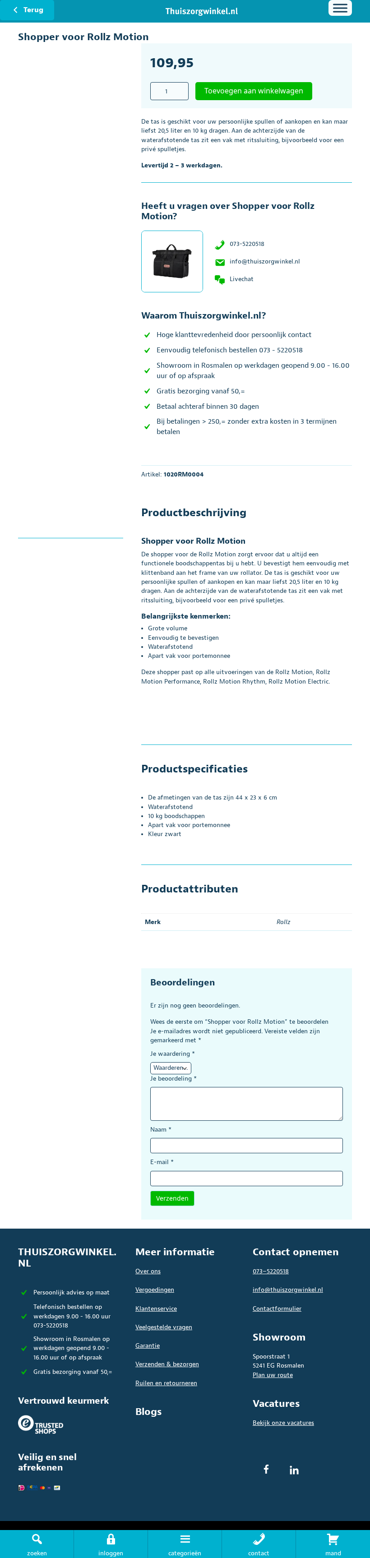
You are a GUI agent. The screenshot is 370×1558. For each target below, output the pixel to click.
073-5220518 (247, 244)
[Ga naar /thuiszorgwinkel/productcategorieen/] (185, 1544)
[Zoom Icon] (79, 174)
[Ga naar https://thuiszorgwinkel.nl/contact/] (259, 1544)
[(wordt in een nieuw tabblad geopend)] (40, 1424)
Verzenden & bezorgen (167, 1364)
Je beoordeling (173, 1078)
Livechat (242, 279)
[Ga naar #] (333, 1544)
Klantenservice (156, 1309)
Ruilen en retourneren (166, 1383)
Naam (160, 1129)
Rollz (284, 922)
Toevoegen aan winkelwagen (253, 91)
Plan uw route (273, 1375)
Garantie (147, 1346)
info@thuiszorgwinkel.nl (265, 261)
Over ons (148, 1271)
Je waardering (172, 1054)
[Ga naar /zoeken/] (37, 1544)
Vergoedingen (154, 1290)
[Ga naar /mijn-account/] (111, 1544)
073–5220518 (271, 1271)
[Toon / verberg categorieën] (340, 8)
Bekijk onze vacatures (283, 1423)
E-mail (162, 1162)
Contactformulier (277, 1309)
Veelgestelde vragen (163, 1327)
